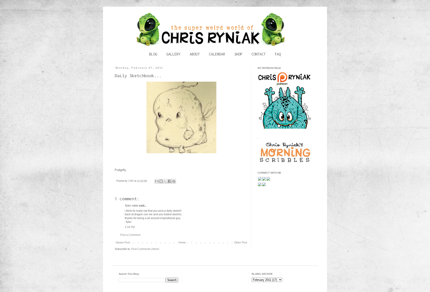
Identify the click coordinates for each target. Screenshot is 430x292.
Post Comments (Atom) (145, 249)
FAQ (278, 54)
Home (182, 242)
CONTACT (259, 54)
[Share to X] (165, 181)
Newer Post (123, 242)
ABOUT (195, 54)
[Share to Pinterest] (174, 181)
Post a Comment (130, 235)
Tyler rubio (131, 205)
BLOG (153, 54)
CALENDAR (217, 54)
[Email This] (157, 181)
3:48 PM (130, 227)
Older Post (240, 242)
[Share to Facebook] (169, 181)
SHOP (238, 54)
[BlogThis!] (161, 181)
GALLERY (173, 54)
